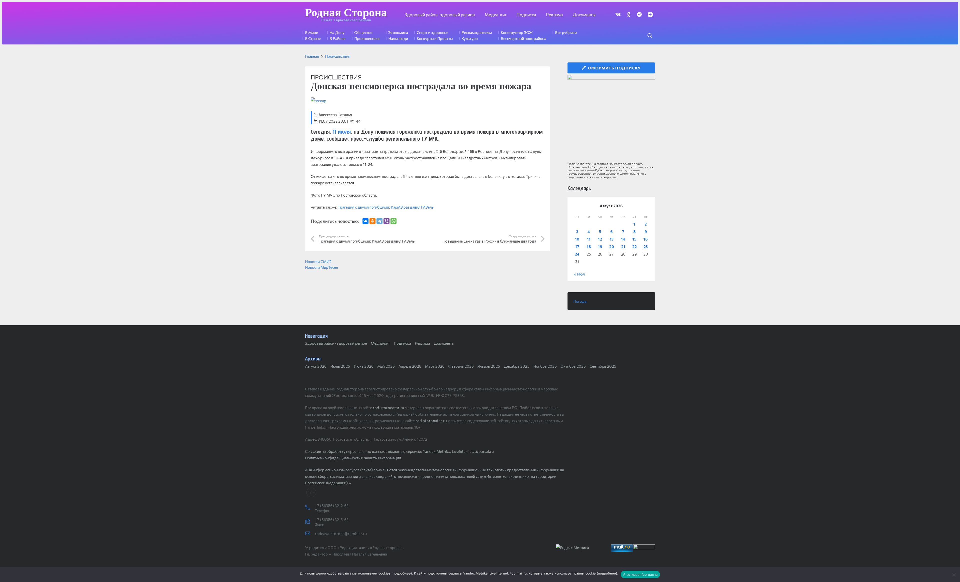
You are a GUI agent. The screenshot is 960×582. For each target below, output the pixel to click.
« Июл (579, 274)
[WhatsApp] (393, 221)
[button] (649, 35)
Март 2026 (434, 366)
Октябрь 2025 (573, 366)
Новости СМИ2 (318, 261)
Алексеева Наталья (335, 114)
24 (577, 254)
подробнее (402, 573)
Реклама (422, 343)
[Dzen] (650, 14)
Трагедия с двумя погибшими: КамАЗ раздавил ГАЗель (386, 207)
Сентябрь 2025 (603, 366)
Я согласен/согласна (640, 575)
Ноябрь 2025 (545, 366)
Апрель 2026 (409, 366)
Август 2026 (315, 366)
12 (600, 239)
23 (646, 246)
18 (589, 246)
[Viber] (387, 221)
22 (634, 246)
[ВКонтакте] (365, 221)
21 (623, 246)
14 (623, 239)
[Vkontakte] (618, 14)
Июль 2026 (340, 366)
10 (577, 239)
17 (577, 246)
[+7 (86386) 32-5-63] (310, 521)
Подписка (402, 343)
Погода (579, 301)
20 (611, 246)
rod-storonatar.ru (388, 407)
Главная (312, 56)
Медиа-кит (380, 343)
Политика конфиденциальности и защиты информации (353, 458)
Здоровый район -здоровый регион (336, 343)
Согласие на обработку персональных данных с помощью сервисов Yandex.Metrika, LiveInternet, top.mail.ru (399, 451)
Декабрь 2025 (517, 366)
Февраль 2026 (461, 366)
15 (634, 239)
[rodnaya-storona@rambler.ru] (310, 533)
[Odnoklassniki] (629, 14)
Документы (444, 343)
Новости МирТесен (321, 267)
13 (612, 239)
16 (646, 239)
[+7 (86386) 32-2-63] (310, 507)
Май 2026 (386, 366)
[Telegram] (639, 14)
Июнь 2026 (364, 366)
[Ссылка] (611, 118)
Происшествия (337, 56)
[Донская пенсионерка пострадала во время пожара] (318, 100)
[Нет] (953, 574)
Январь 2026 (489, 366)
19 (600, 246)
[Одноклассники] (373, 221)
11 (588, 239)
